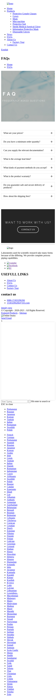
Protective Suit (19, 24)
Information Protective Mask (25, 29)
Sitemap (23, 313)
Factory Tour (18, 42)
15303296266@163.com (18, 303)
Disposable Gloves (21, 32)
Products (11, 11)
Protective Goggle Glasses (24, 13)
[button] (28, 229)
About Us (11, 39)
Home (9, 8)
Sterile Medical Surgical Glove (26, 26)
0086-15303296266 (16, 300)
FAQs (9, 37)
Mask (15, 19)
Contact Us (12, 45)
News (9, 34)
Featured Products (9, 313)
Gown (15, 16)
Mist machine (19, 21)
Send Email (6, 318)
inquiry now (6, 308)
